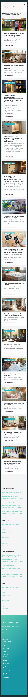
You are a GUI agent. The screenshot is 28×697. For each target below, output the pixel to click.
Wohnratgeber (9, 20)
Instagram (7, 670)
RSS (6, 673)
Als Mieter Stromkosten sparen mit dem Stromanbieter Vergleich (14, 67)
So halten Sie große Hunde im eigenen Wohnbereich (13, 433)
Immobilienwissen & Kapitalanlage (10, 524)
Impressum (5, 543)
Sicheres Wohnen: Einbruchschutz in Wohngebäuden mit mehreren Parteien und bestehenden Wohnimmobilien (13, 99)
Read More (9, 45)
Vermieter (4, 535)
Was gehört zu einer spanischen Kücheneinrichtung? (14, 217)
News (3, 529)
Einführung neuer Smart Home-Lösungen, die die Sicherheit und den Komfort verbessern (14, 250)
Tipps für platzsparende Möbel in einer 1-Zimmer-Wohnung (13, 314)
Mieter (3, 527)
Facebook (7, 663)
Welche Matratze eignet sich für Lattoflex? (14, 284)
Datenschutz (5, 545)
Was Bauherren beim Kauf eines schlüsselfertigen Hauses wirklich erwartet (14, 35)
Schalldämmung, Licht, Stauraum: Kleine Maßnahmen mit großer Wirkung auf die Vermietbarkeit (13, 139)
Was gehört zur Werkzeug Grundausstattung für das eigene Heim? (12, 463)
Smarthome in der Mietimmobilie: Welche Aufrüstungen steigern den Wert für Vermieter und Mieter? (14, 179)
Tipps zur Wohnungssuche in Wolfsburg (13, 374)
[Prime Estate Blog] (13, 10)
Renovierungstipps (6, 532)
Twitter (7, 666)
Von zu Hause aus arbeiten (12, 345)
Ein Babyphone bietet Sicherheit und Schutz (14, 404)
